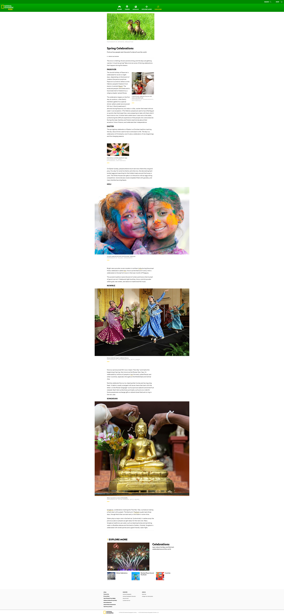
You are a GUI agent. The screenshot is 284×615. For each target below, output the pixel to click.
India (140, 268)
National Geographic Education (129, 596)
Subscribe (144, 594)
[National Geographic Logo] (109, 613)
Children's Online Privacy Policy (110, 600)
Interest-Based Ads (108, 602)
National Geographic (127, 594)
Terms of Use (106, 594)
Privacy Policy (106, 596)
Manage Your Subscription (147, 596)
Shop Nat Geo (126, 598)
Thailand (136, 512)
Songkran (110, 510)
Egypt (121, 86)
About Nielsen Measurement (110, 604)
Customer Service (126, 600)
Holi (125, 271)
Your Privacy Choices (108, 606)
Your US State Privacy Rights (109, 598)
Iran (131, 374)
